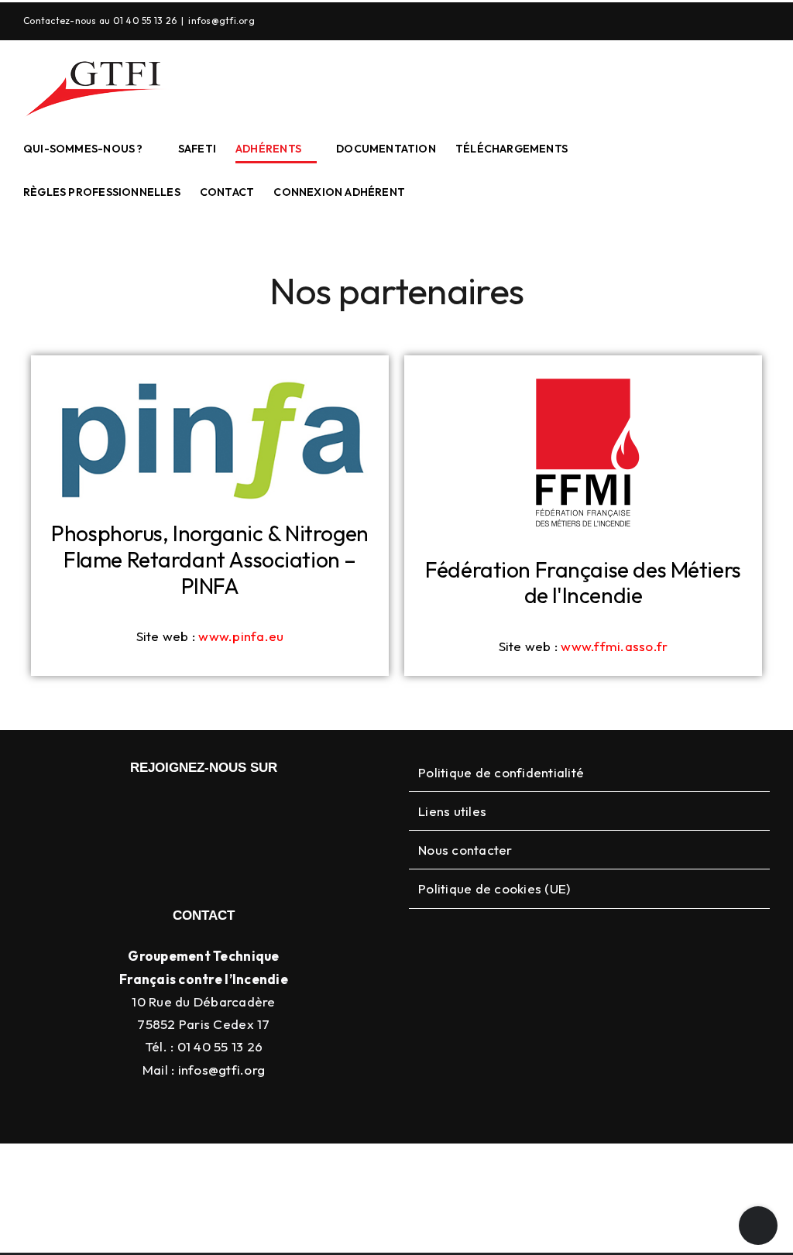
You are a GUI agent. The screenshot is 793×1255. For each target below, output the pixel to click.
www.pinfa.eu (240, 636)
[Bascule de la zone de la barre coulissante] (758, 1225)
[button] (428, 192)
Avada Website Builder (307, 1167)
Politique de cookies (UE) (494, 888)
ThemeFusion (411, 1167)
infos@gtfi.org (221, 20)
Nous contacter (465, 850)
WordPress (648, 1167)
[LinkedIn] (735, 21)
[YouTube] (763, 21)
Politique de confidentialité (501, 772)
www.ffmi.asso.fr (614, 646)
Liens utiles (452, 811)
